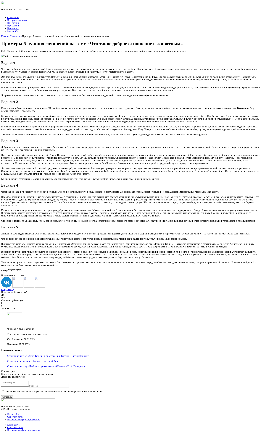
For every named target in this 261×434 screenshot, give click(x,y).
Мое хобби (12, 31)
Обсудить (7, 289)
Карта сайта (13, 414)
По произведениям (17, 20)
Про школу (13, 28)
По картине (13, 23)
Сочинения (13, 17)
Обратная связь (15, 417)
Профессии (13, 25)
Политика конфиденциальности (23, 419)
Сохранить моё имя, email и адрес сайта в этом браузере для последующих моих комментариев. (54, 391)
